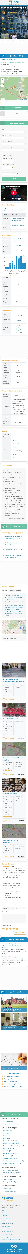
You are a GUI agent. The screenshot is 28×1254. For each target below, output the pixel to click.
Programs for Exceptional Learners (13, 1087)
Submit (14, 179)
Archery (15, 440)
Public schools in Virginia (9, 1179)
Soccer (15, 458)
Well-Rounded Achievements (12, 1076)
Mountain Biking (17, 451)
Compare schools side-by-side (11, 1124)
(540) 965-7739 (13, 24)
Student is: (5, 153)
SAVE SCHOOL (16, 114)
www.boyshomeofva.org (13, 28)
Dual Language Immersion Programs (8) (13, 1146)
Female (10, 155)
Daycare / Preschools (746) (10, 1141)
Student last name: (7, 147)
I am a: (3, 905)
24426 (9, 19)
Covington (20, 17)
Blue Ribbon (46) (7, 1131)
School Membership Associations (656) (13, 1161)
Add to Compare (9, 699)
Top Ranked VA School (10, 60)
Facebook (15, 1246)
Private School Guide (7, 1224)
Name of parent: (6, 135)
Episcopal (18, 245)
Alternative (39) (7, 1151)
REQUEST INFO (16, 108)
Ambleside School (11, 794)
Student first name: (7, 141)
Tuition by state (7, 1189)
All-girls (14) (6, 1133)
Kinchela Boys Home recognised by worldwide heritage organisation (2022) (12, 958)
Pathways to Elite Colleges (11, 1082)
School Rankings (6, 1218)
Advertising (5, 1237)
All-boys (18, 321)
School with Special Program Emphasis (18, 240)
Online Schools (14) (8, 1156)
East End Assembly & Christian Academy (12, 610)
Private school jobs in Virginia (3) (12, 1173)
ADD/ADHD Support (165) (9, 1153)
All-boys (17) (6, 1136)
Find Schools (5, 1216)
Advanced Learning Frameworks (13, 1084)
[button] (3, 929)
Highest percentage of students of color (18, 220)
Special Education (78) (9, 1148)
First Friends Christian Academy (14, 614)
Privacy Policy (18, 1251)
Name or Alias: (18, 905)
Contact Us (5, 1229)
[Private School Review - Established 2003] (14, 3)
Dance (14, 447)
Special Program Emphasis (17, 62)
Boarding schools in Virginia (10, 1182)
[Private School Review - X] (12, 1246)
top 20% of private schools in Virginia (13, 211)
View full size (4, 102)
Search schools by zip (8, 1122)
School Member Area (7, 1232)
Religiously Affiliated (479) (10, 1159)
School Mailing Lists (7, 1234)
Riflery (14, 454)
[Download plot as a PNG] (24, 256)
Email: (3, 129)
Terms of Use (9, 1251)
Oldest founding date (18, 225)
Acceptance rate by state (9, 1191)
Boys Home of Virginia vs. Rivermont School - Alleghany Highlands (14, 597)
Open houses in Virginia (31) (10, 1170)
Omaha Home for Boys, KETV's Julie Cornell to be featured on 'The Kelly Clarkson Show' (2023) (14, 946)
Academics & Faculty (12, 41)
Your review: (5, 912)
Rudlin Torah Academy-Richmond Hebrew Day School (14, 607)
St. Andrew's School (11, 719)
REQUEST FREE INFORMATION (15, 526)
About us (4, 1213)
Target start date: (6, 171)
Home (3, 1210)
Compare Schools (6, 1226)
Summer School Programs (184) (11, 1143)
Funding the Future (9, 1079)
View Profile (21, 699)
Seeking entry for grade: (8, 165)
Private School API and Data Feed (11, 1240)
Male (4, 155)
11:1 (21, 372)
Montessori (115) (7, 1138)
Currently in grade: (7, 158)
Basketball (16, 444)
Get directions (12, 102)
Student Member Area (7, 1221)
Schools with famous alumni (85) (12, 1164)
